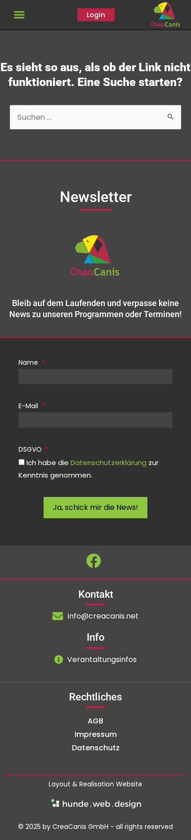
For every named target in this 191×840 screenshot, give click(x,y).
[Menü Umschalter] (19, 14)
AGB (95, 721)
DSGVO (31, 449)
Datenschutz (96, 747)
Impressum (96, 734)
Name (29, 362)
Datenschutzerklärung (108, 462)
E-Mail (29, 406)
